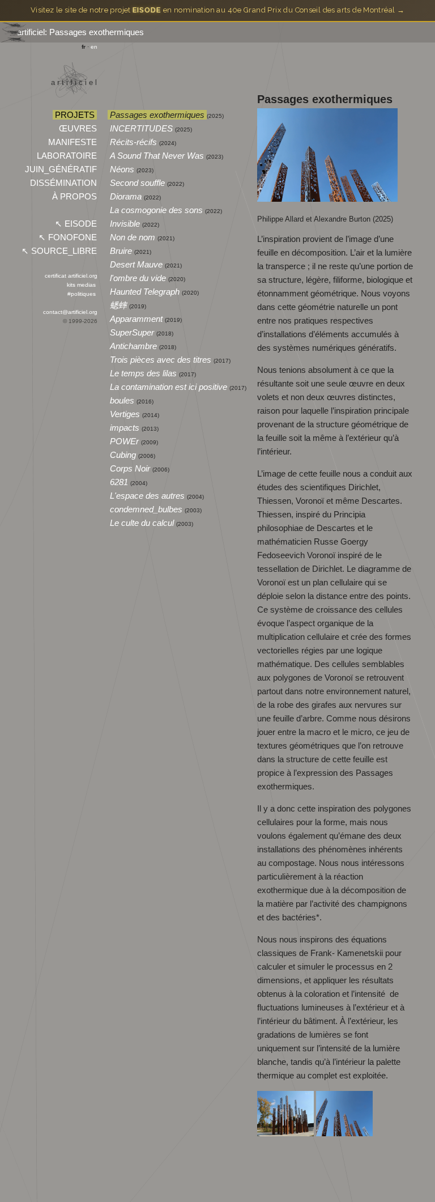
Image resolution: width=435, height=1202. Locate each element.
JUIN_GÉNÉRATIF (61, 169)
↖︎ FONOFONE (68, 237)
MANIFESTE (72, 142)
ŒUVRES (78, 128)
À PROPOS (74, 196)
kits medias (81, 285)
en (94, 47)
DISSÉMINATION (63, 183)
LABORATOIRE (67, 155)
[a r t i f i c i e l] (70, 105)
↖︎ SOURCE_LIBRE (59, 251)
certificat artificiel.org (71, 276)
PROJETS (75, 115)
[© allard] (286, 1133)
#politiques (81, 294)
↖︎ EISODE (76, 223)
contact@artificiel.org (70, 312)
